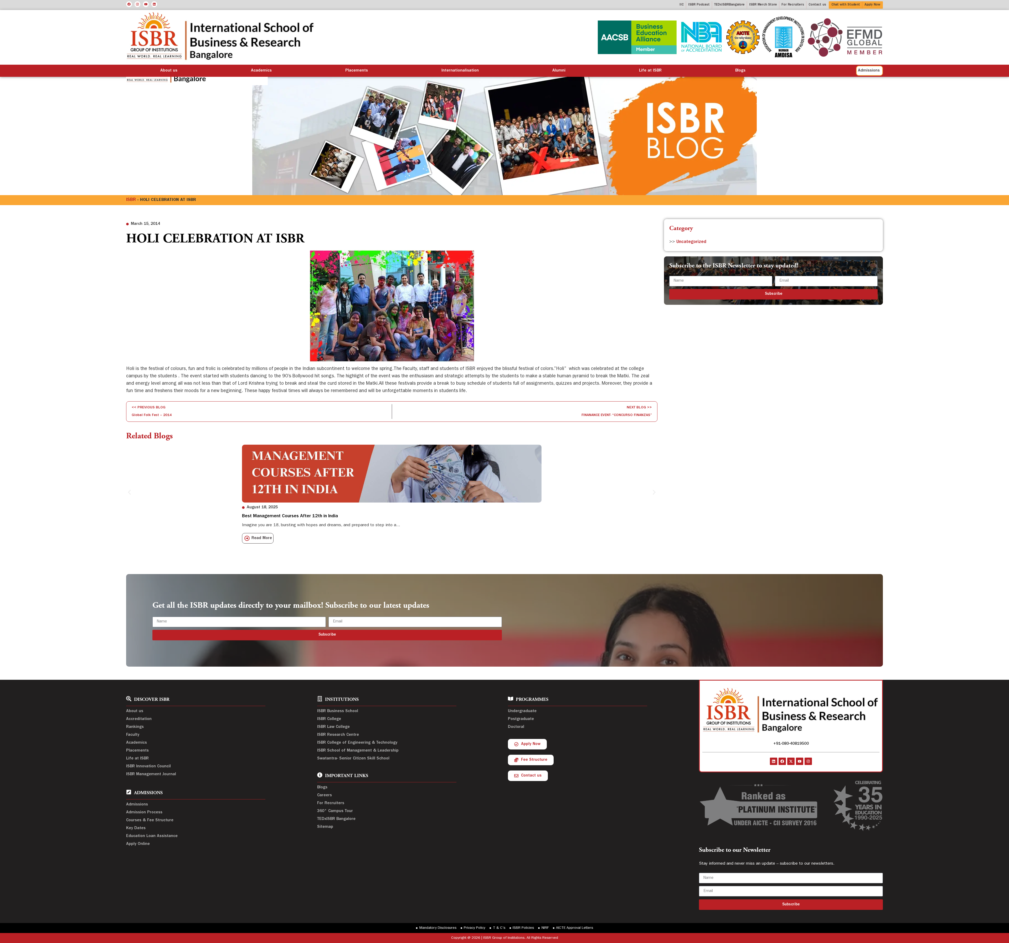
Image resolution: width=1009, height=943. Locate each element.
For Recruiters (330, 803)
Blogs (740, 71)
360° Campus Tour (335, 811)
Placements (356, 71)
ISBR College (329, 719)
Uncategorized (691, 242)
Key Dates (136, 828)
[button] (129, 492)
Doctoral (516, 727)
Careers (324, 795)
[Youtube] (146, 4)
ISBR (131, 200)
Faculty (132, 735)
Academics (261, 71)
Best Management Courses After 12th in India (290, 516)
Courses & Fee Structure (149, 820)
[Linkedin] (154, 4)
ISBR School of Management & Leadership (358, 751)
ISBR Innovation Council (148, 766)
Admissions (137, 805)
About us (168, 71)
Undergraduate (522, 711)
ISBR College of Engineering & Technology (357, 743)
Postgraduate (521, 719)
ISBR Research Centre (338, 735)
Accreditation (139, 719)
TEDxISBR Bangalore (336, 819)
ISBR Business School (337, 711)
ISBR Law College (333, 727)
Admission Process (144, 812)
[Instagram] (137, 4)
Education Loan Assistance (152, 836)
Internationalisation (460, 71)
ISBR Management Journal (151, 774)
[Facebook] (129, 4)
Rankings (135, 727)
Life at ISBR (650, 71)
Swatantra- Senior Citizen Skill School (353, 759)
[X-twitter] (791, 761)
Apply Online (138, 844)
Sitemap (325, 827)
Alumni (558, 71)
